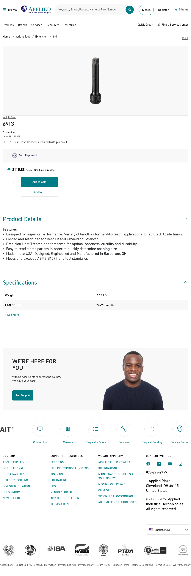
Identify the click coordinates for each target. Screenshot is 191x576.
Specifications (20, 282)
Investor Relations (17, 486)
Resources (52, 25)
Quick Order (145, 25)
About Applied (13, 462)
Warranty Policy (182, 565)
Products (8, 25)
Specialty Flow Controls (116, 496)
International (13, 468)
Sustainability (13, 474)
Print (185, 38)
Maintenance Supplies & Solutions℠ (116, 476)
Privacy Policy (86, 565)
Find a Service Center (174, 25)
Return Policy (103, 565)
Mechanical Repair (112, 484)
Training (57, 474)
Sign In (146, 10)
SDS (53, 486)
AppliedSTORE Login (65, 498)
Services (36, 25)
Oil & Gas (104, 490)
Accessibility (6, 565)
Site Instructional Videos (70, 468)
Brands (22, 25)
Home (6, 36)
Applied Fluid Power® (114, 462)
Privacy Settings (67, 565)
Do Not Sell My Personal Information (36, 565)
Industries (70, 25)
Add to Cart (39, 182)
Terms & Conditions (65, 504)
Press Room (11, 492)
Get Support (22, 395)
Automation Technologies (117, 502)
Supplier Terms (121, 565)
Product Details (22, 219)
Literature (59, 480)
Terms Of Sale (163, 565)
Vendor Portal (62, 492)
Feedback (58, 462)
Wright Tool (9, 117)
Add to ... (39, 192)
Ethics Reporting (15, 480)
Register (163, 10)
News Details (12, 498)
